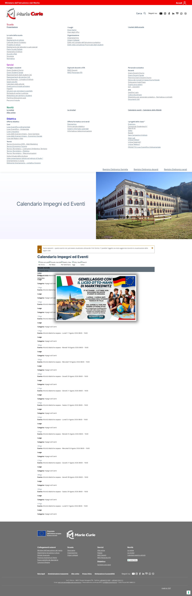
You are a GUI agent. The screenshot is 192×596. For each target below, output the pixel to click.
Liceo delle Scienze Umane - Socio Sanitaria (23, 134)
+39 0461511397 (105, 580)
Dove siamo (71, 550)
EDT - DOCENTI (134, 87)
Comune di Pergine (43, 562)
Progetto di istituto (13, 45)
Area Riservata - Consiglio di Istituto (20, 79)
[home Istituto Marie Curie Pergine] (24, 13)
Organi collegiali (72, 555)
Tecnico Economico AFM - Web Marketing (22, 144)
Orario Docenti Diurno (136, 73)
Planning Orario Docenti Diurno (139, 78)
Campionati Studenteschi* (138, 126)
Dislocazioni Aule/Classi (137, 82)
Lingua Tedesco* (134, 144)
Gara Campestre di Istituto (137, 135)
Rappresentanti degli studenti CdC (19, 75)
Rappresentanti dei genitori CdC (18, 77)
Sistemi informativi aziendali (78, 129)
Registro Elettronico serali (175, 169)
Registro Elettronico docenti (146, 169)
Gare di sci (132, 128)
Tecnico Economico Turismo (17, 146)
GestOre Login (133, 92)
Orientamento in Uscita (15, 161)
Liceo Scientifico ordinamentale (18, 127)
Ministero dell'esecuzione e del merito (49, 550)
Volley (130, 130)
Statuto (9, 38)
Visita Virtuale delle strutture (17, 156)
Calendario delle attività (15, 84)
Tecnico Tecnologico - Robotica (18, 151)
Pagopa (99, 553)
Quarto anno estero (135, 84)
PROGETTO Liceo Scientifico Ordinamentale (144, 147)
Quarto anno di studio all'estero (18, 86)
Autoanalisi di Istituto (14, 52)
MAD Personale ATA (74, 72)
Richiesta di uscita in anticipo (17, 93)
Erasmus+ (132, 124)
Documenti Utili (134, 99)
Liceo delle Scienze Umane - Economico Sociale (24, 136)
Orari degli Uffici (73, 32)
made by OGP (166, 588)
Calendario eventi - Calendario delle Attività (144, 110)
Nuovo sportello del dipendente (47, 560)
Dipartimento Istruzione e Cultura (48, 553)
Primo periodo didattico (76, 126)
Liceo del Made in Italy (15, 138)
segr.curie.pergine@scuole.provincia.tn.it (69, 582)
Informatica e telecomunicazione (79, 131)
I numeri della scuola (136, 27)
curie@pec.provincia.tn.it (110, 582)
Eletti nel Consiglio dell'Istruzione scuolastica (83, 42)
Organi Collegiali (73, 40)
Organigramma (73, 38)
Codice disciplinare (135, 95)
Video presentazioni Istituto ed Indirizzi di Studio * (25, 158)
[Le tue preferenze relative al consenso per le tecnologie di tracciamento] (188, 592)
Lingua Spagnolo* (134, 142)
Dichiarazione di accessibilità (105, 573)
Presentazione (12, 27)
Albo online (11, 113)
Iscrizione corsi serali (104, 564)
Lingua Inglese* (134, 140)
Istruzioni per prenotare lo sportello (19, 91)
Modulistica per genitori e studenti (19, 95)
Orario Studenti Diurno (15, 70)
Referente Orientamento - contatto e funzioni (24, 163)
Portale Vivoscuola (43, 555)
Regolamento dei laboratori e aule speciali (22, 47)
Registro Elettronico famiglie (115, 169)
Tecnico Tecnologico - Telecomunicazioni (21, 153)
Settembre (40, 278)
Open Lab (131, 138)
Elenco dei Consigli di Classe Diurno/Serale (144, 80)
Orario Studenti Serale (15, 72)
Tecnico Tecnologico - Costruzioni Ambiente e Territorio (27, 149)
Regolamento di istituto (15, 40)
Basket (130, 133)
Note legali (41, 573)
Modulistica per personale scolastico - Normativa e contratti (150, 97)
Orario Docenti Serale (136, 75)
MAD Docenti (72, 70)
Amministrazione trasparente (58, 573)
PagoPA (10, 89)
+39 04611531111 (117, 580)
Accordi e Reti (12, 54)
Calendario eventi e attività (136, 555)
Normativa (11, 58)
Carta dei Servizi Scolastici (16, 42)
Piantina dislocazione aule (16, 98)
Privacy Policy (87, 573)
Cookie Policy (133, 560)
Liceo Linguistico (13, 131)
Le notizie (10, 110)
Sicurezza (10, 56)
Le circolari (71, 110)
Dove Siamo (71, 30)
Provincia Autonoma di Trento (47, 557)
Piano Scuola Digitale (14, 49)
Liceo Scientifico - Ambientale (18, 129)
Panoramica (71, 124)
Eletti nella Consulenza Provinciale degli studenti (85, 45)
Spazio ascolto (12, 82)
